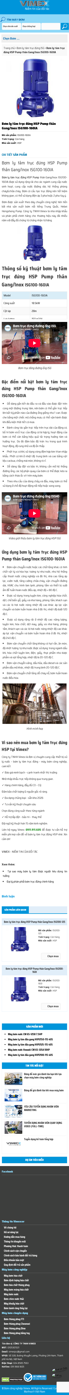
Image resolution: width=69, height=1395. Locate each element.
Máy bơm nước (11, 1294)
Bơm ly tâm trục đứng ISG (30, 48)
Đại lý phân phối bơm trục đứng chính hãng (30, 881)
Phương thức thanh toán (16, 1246)
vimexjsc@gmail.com (19, 1352)
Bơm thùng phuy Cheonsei (17, 1324)
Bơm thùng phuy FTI (14, 1319)
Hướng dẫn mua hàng (14, 1237)
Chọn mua (53, 956)
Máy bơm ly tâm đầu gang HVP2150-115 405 (30, 1039)
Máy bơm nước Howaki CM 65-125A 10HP (29, 1050)
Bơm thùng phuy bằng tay (17, 1333)
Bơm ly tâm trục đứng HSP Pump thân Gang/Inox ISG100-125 (34, 922)
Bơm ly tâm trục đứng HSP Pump (20, 177)
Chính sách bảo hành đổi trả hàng (20, 1255)
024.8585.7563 (20, 1363)
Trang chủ (9, 48)
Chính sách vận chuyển (15, 1251)
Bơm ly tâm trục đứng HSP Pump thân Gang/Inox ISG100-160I (35, 970)
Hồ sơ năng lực (11, 1232)
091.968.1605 (17, 1367)
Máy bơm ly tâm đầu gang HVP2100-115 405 (30, 1055)
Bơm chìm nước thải (14, 1299)
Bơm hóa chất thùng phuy (17, 1285)
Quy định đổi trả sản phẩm (17, 1265)
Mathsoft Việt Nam (34, 1391)
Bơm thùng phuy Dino (14, 1328)
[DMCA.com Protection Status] (12, 1381)
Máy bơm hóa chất (13, 1276)
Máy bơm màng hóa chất (16, 1290)
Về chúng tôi (10, 1228)
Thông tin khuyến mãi (15, 1241)
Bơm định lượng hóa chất (16, 1280)
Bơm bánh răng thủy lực (16, 1308)
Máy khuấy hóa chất (14, 1304)
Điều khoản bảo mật (14, 1260)
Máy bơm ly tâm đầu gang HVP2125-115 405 (30, 1045)
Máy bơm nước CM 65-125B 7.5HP (25, 1034)
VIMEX (6, 851)
